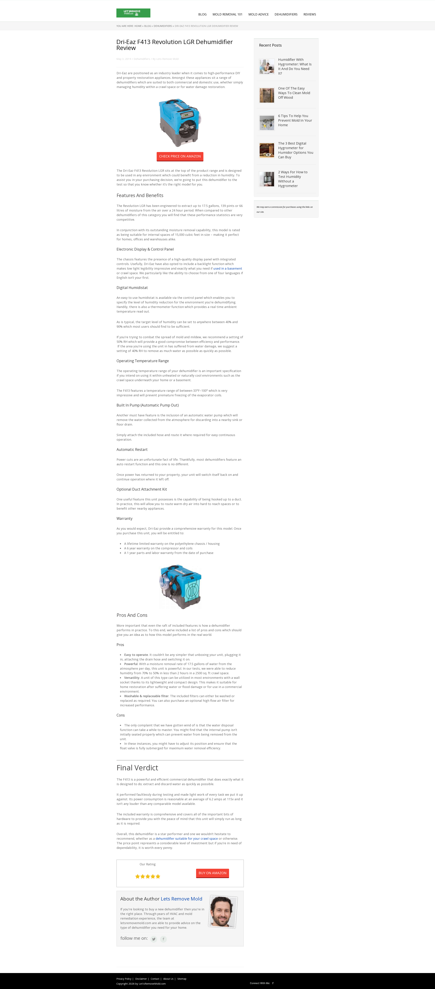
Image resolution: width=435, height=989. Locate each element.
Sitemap (181, 978)
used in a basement (227, 268)
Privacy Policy (123, 978)
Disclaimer (141, 978)
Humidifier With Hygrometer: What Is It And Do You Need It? (295, 66)
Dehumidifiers (286, 14)
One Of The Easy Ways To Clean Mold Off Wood (294, 93)
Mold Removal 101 (227, 14)
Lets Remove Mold (167, 58)
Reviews (309, 14)
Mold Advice (258, 14)
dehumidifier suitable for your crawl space (187, 838)
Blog (202, 14)
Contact (155, 978)
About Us (168, 978)
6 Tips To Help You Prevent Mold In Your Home (295, 120)
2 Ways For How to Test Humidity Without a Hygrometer (293, 179)
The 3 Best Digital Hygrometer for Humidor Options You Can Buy (295, 150)
